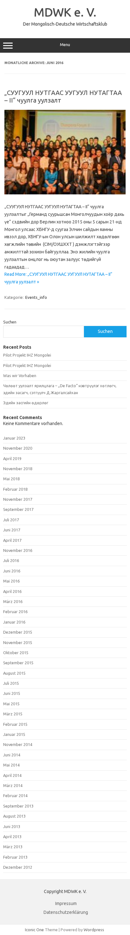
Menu (65, 44)
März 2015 (12, 714)
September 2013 (18, 806)
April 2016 (12, 591)
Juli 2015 (11, 683)
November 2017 (17, 499)
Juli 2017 (11, 520)
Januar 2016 (14, 622)
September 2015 (18, 662)
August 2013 (14, 816)
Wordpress (94, 929)
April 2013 (12, 836)
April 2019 (12, 458)
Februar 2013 (15, 857)
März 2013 (12, 846)
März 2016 (12, 601)
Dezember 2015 (17, 632)
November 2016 (17, 550)
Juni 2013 (11, 826)
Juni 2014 (11, 755)
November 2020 (17, 448)
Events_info (36, 297)
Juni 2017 (11, 530)
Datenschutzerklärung (66, 912)
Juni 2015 (11, 693)
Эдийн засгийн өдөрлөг (25, 402)
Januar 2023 (14, 438)
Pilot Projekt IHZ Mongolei (27, 355)
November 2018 (17, 468)
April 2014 (12, 775)
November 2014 (17, 744)
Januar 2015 (14, 734)
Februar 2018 (15, 489)
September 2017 (18, 509)
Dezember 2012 (17, 867)
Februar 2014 (15, 795)
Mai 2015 (11, 703)
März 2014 (12, 785)
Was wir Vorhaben (19, 375)
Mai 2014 (11, 765)
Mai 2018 (11, 478)
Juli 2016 (11, 560)
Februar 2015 (15, 724)
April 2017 (12, 540)
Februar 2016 (15, 611)
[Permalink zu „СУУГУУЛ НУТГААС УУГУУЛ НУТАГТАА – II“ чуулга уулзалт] (65, 192)
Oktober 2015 (15, 652)
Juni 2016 (11, 571)
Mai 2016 (11, 581)
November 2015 (17, 642)
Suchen (9, 322)
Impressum (66, 903)
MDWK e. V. (65, 12)
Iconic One (34, 929)
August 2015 (14, 673)
